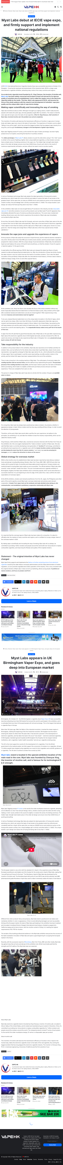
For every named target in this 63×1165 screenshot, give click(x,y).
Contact (16, 1159)
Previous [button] (3, 637)
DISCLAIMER (35, 592)
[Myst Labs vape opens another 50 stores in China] (55, 614)
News (24, 1159)
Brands (10, 11)
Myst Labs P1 (19, 138)
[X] (17, 595)
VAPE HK (20, 34)
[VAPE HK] (31, 7)
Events (35, 1159)
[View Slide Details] (31, 637)
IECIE (5, 86)
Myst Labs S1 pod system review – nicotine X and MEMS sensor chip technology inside (23, 623)
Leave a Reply (31, 601)
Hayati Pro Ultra (57, 1159)
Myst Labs (15, 11)
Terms (45, 1159)
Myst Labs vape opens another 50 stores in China (54, 621)
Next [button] (59, 637)
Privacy (50, 1159)
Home (6, 11)
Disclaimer (40, 1159)
